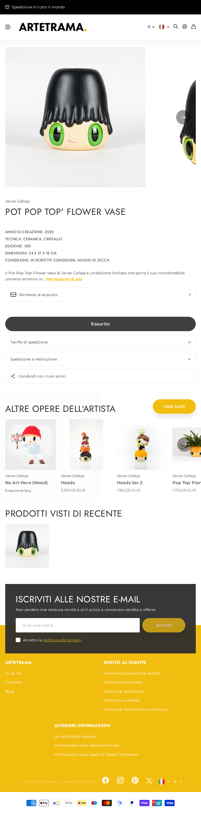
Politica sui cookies (121, 700)
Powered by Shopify (77, 781)
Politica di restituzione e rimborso (135, 709)
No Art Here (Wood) (26, 482)
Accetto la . (52, 640)
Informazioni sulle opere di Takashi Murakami (96, 754)
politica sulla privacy (62, 640)
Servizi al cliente (125, 662)
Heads (68, 482)
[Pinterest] (135, 780)
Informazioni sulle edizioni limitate (86, 745)
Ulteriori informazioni (82, 726)
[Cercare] (176, 27)
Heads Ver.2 (129, 482)
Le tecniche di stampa (75, 736)
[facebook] (105, 780)
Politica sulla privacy (123, 682)
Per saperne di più (64, 279)
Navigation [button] (8, 27)
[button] (183, 117)
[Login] (184, 27)
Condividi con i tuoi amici (42, 376)
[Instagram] (120, 780)
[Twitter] (149, 780)
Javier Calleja (17, 201)
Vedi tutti (174, 406)
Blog (9, 691)
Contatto (13, 682)
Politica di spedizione (123, 691)
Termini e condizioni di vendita (132, 673)
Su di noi (13, 673)
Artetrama (18, 662)
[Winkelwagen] (193, 27)
